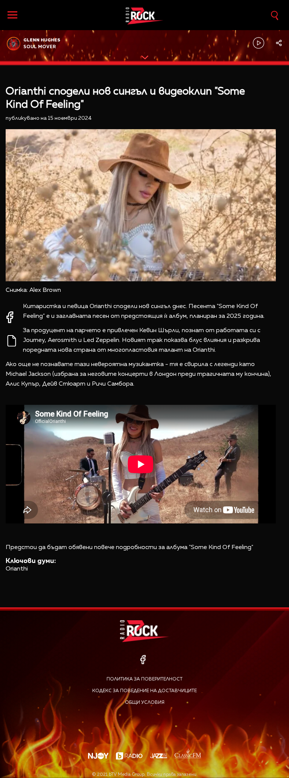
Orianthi (17, 569)
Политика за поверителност (144, 679)
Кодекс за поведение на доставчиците (144, 691)
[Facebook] (142, 659)
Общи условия (144, 702)
